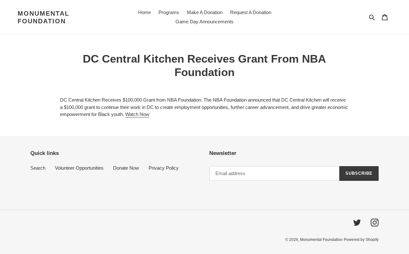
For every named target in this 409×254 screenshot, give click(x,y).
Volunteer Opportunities (79, 168)
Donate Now (126, 168)
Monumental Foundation (43, 17)
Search (37, 168)
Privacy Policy (164, 168)
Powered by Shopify (361, 239)
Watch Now (137, 114)
